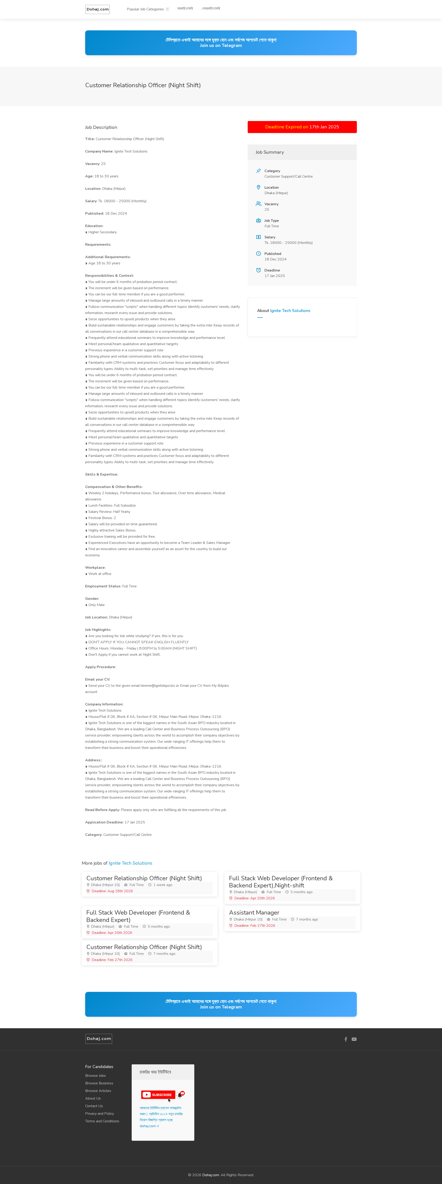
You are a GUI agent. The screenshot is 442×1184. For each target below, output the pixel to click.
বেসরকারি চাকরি (211, 8)
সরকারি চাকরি (185, 8)
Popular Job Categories (145, 9)
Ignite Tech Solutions (290, 310)
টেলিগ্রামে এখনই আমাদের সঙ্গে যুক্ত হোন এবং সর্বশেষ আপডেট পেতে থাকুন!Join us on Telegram (221, 43)
